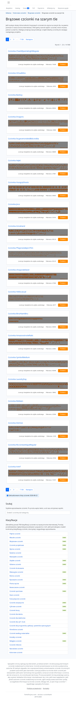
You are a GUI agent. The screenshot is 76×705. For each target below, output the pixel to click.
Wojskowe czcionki (16, 541)
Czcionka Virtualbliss (17, 73)
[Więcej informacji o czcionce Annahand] (38, 232)
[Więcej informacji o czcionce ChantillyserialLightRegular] (38, 57)
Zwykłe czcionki (15, 561)
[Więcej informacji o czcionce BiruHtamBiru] (38, 320)
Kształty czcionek (16, 637)
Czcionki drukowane (17, 568)
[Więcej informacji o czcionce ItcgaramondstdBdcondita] (38, 145)
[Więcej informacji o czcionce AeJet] (38, 166)
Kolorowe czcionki (16, 652)
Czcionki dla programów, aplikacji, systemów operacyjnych (30, 626)
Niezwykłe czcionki (16, 557)
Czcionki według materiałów (19, 633)
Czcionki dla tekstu (16, 614)
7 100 (22, 39)
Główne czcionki (15, 564)
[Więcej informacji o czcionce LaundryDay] (38, 385)
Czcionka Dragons (16, 116)
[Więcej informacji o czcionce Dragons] (38, 123)
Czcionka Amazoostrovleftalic (20, 335)
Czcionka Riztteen (15, 401)
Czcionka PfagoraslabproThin (20, 248)
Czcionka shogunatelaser (19, 270)
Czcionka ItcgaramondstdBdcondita (23, 138)
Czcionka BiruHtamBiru (18, 313)
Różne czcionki (15, 576)
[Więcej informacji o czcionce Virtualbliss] (38, 79)
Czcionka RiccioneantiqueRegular (22, 444)
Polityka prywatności (34, 688)
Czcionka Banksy (15, 95)
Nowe (26, 8)
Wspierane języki (63, 8)
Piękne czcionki (15, 534)
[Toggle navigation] (8, 2)
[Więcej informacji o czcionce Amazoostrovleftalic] (38, 341)
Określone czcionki (16, 629)
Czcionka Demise (15, 423)
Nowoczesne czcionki (17, 587)
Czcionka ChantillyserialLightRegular (23, 51)
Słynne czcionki (15, 549)
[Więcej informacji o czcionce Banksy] (38, 101)
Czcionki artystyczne (17, 603)
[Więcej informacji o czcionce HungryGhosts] (38, 188)
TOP (33, 8)
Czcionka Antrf (14, 466)
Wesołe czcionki (15, 538)
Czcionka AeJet (14, 160)
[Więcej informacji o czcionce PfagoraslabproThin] (38, 254)
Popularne (41, 8)
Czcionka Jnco (14, 204)
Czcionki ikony (15, 610)
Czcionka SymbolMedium (19, 357)
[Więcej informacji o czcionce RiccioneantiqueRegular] (38, 451)
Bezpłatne (9, 8)
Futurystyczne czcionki (17, 599)
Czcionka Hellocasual (17, 291)
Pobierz (63, 64)
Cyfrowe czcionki (15, 607)
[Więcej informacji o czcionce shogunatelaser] (38, 276)
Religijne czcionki (16, 641)
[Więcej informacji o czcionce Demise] (38, 429)
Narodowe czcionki (16, 649)
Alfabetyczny (51, 8)
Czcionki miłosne (15, 645)
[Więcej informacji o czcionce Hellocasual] (38, 298)
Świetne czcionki (15, 553)
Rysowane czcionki (16, 580)
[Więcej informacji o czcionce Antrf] (38, 473)
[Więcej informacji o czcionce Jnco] (38, 210)
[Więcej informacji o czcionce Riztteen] (38, 407)
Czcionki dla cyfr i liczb (17, 622)
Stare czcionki (14, 595)
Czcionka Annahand (16, 226)
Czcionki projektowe (17, 545)
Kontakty (46, 688)
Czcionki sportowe (16, 591)
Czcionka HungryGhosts (18, 182)
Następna (29, 39)
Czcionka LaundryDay (17, 379)
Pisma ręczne (14, 584)
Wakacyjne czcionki (16, 572)
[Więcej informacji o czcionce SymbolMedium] (38, 363)
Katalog (17, 8)
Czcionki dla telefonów (17, 618)
